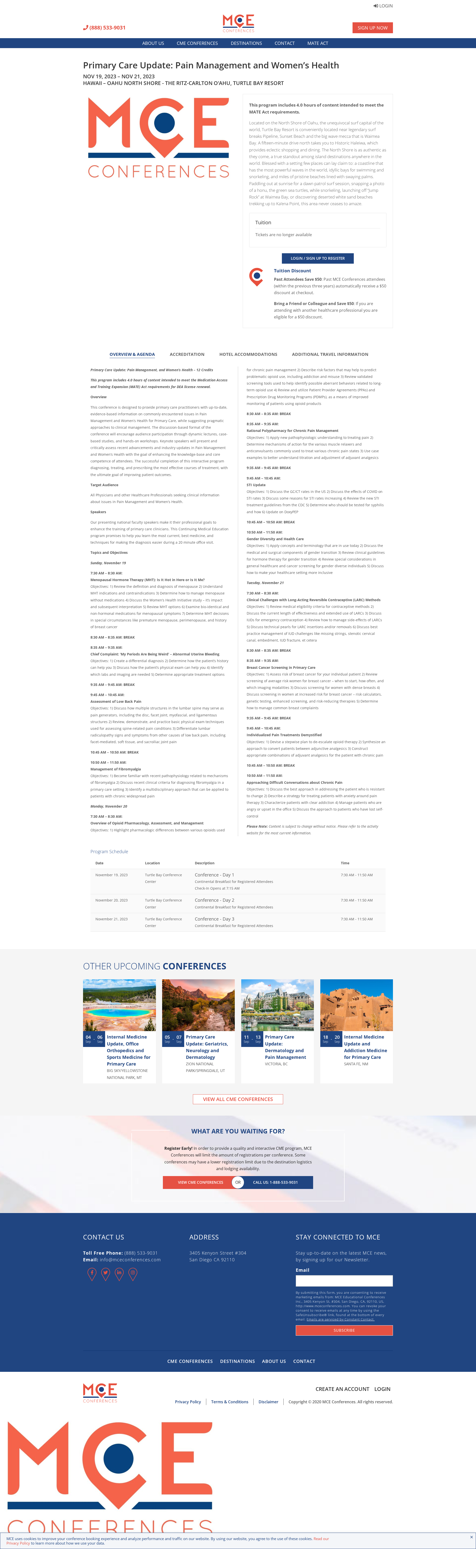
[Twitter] (106, 1279)
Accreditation (187, 354)
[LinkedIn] (119, 1279)
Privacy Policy (188, 1402)
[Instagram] (133, 1279)
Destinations (246, 43)
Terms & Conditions (229, 1402)
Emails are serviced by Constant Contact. (341, 1319)
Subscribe (344, 1330)
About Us (153, 43)
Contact (285, 43)
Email (303, 1270)
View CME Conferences (200, 1182)
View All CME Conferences (238, 1099)
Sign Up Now (373, 28)
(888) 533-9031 (107, 28)
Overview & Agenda (132, 354)
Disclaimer (268, 1402)
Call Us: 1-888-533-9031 (275, 1182)
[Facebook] (92, 1279)
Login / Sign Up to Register (318, 258)
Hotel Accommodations (248, 354)
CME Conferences (197, 43)
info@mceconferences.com (130, 1260)
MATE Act (317, 43)
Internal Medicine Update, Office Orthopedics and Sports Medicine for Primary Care (128, 1050)
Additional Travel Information (330, 354)
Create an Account (342, 1388)
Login (385, 6)
